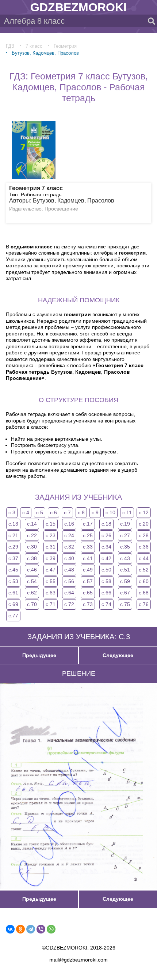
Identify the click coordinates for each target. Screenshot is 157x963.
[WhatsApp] (51, 929)
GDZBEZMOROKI (78, 7)
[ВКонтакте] (10, 929)
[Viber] (41, 929)
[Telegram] (30, 929)
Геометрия (65, 46)
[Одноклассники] (20, 929)
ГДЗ (10, 46)
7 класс (34, 46)
